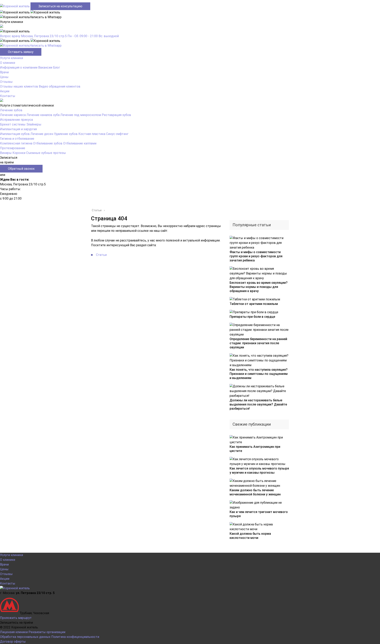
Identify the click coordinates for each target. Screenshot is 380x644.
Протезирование (12, 148)
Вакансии (45, 67)
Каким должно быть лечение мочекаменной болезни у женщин (255, 492)
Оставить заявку (20, 52)
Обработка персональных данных (25, 637)
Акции (4, 91)
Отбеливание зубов (47, 143)
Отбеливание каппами (79, 143)
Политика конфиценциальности (75, 637)
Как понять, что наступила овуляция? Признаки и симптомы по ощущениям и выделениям (259, 374)
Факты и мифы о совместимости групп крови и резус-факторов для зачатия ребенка (256, 256)
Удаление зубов (66, 134)
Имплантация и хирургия (18, 129)
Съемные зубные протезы (46, 153)
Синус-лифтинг (117, 134)
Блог (56, 67)
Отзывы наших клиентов (19, 86)
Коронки (18, 153)
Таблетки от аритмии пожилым (254, 304)
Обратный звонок (21, 169)
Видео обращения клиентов (59, 86)
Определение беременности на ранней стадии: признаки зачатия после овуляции (258, 343)
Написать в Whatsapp (46, 45)
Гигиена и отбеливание (17, 138)
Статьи (101, 255)
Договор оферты (13, 641)
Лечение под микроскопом (80, 115)
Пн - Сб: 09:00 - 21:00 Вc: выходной (93, 36)
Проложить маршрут (16, 618)
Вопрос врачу (10, 36)
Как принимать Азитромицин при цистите (255, 449)
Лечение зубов (11, 110)
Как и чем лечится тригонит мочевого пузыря (259, 514)
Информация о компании (18, 67)
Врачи (4, 72)
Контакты (7, 96)
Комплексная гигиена (16, 143)
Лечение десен (41, 134)
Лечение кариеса (13, 115)
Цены (4, 77)
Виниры (6, 153)
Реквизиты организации (46, 632)
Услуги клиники (11, 58)
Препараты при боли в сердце (252, 317)
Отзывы (6, 82)
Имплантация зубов (15, 134)
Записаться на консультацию (60, 6)
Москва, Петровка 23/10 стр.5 (44, 36)
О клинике (7, 63)
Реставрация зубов (116, 115)
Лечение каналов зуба (43, 115)
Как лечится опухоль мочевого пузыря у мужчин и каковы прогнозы (259, 470)
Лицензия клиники (14, 632)
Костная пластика (91, 134)
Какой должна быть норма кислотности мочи (250, 536)
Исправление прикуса (16, 120)
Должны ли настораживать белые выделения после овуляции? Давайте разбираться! (258, 404)
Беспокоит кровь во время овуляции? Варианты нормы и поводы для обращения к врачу (259, 287)
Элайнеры (33, 124)
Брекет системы (13, 124)
